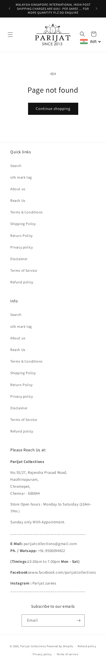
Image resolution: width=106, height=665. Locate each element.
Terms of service (67, 654)
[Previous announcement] (9, 8)
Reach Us (17, 200)
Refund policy (21, 282)
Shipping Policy (23, 223)
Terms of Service (23, 270)
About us (17, 189)
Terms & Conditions (26, 212)
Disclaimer (19, 259)
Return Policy (21, 235)
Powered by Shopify (60, 646)
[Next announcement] (96, 8)
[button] (10, 34)
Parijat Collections (33, 646)
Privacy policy (21, 247)
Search (16, 165)
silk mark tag (21, 177)
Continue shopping (53, 108)
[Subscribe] (78, 620)
